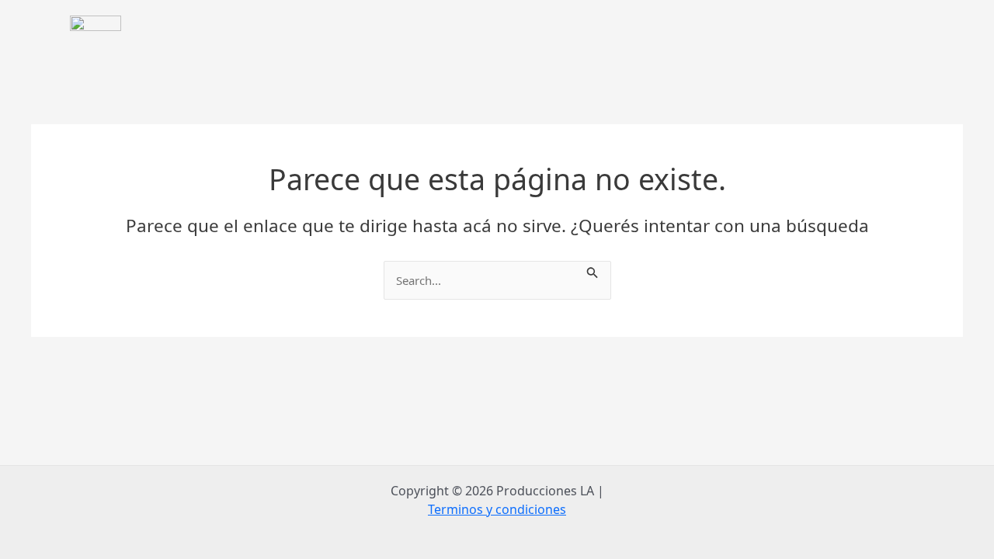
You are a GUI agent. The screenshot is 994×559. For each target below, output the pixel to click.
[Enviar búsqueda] (592, 270)
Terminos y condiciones (497, 509)
